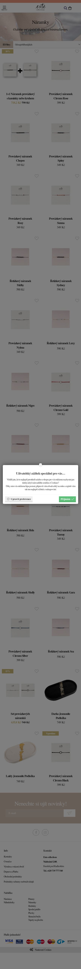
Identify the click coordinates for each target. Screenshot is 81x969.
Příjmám (65, 499)
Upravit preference (21, 499)
